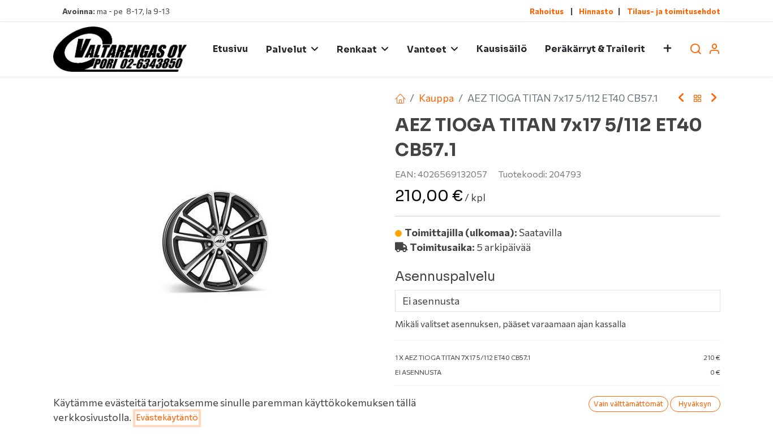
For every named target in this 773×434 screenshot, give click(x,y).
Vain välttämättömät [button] (628, 404)
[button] (667, 49)
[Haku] (695, 49)
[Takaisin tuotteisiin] (697, 98)
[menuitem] (230, 49)
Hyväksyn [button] (694, 404)
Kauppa (436, 98)
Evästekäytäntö (167, 418)
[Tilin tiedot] (714, 49)
